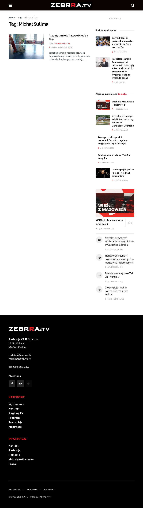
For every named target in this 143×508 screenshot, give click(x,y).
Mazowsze (15, 426)
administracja (62, 44)
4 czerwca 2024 (120, 180)
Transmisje (15, 422)
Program (14, 417)
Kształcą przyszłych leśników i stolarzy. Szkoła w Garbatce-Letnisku (119, 241)
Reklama (14, 455)
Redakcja (15, 450)
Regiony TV (16, 413)
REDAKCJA (14, 489)
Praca (12, 464)
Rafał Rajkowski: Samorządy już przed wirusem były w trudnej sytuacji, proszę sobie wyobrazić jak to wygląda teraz (123, 68)
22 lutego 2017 (120, 52)
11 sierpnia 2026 (120, 109)
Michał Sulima (31, 17)
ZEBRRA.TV (22, 497)
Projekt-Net (44, 497)
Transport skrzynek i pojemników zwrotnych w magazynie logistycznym (112, 140)
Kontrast (14, 408)
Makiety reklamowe (21, 459)
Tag (20, 17)
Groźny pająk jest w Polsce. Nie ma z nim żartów (123, 172)
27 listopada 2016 (58, 48)
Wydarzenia (16, 404)
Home (12, 17)
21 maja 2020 (119, 82)
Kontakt (13, 445)
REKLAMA (32, 489)
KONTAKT (49, 489)
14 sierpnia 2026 (120, 130)
